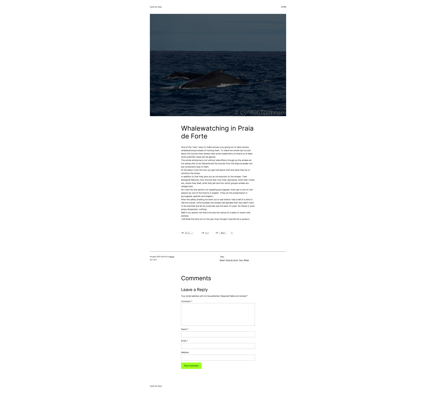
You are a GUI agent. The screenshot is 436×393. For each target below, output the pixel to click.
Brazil (171, 256)
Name (184, 329)
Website (185, 352)
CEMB (283, 7)
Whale (246, 260)
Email (184, 341)
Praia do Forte (232, 260)
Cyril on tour (156, 7)
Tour (241, 260)
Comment (186, 301)
